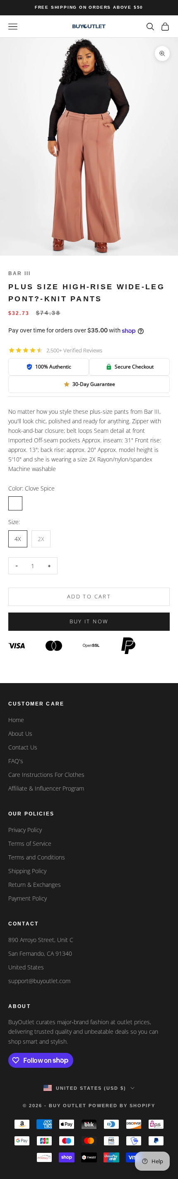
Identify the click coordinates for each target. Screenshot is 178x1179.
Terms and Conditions (36, 857)
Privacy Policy (25, 830)
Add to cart (89, 596)
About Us (20, 733)
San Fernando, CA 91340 (40, 953)
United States (26, 967)
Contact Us (22, 747)
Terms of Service (29, 843)
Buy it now (89, 621)
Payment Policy (27, 898)
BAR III (19, 273)
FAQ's (15, 761)
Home (16, 720)
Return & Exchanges (34, 885)
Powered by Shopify (122, 1105)
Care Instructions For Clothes (46, 775)
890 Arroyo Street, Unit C (40, 940)
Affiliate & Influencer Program (46, 788)
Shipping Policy (27, 871)
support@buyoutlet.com (39, 981)
